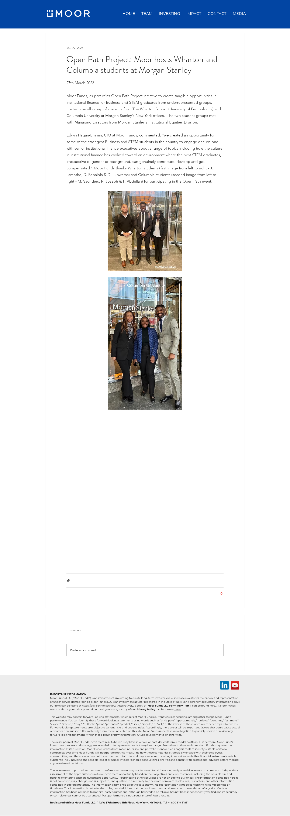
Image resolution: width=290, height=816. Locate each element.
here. (177, 709)
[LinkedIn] (224, 685)
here (212, 705)
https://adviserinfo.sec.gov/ (99, 705)
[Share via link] (68, 580)
